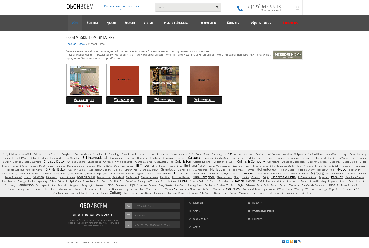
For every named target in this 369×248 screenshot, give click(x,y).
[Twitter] (288, 241)
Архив (196, 227)
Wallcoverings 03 (164, 100)
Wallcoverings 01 (124, 100)
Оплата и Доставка (263, 210)
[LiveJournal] (300, 241)
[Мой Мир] (296, 241)
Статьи (197, 210)
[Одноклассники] (292, 241)
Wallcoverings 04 (84, 100)
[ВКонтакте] (284, 241)
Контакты (257, 219)
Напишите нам (143, 215)
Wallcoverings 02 (204, 100)
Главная (71, 44)
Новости (257, 202)
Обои (80, 7)
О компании (200, 219)
